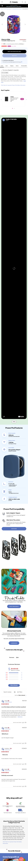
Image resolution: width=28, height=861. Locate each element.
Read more (20, 716)
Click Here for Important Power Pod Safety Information (13, 85)
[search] (22, 2)
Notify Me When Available (14, 51)
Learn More (14, 643)
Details (2, 65)
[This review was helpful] (22, 722)
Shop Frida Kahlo (14, 606)
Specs (7, 65)
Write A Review (14, 685)
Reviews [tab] (11, 657)
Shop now (14, 528)
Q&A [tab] (17, 657)
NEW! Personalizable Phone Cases (13, 6)
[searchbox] (7, 692)
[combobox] (21, 695)
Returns (17, 65)
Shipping (11, 65)
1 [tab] (12, 108)
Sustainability (24, 65)
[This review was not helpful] (25, 722)
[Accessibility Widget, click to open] (2, 6)
